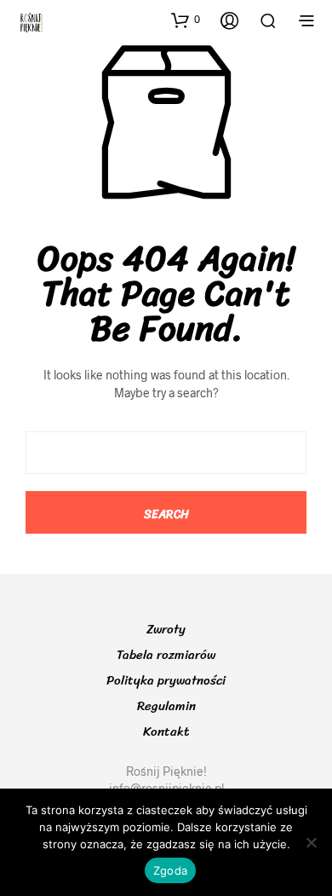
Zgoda (170, 870)
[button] (185, 19)
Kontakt (166, 731)
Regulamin (166, 706)
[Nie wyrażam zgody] (310, 842)
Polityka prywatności (166, 680)
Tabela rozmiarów (166, 655)
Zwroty (166, 629)
